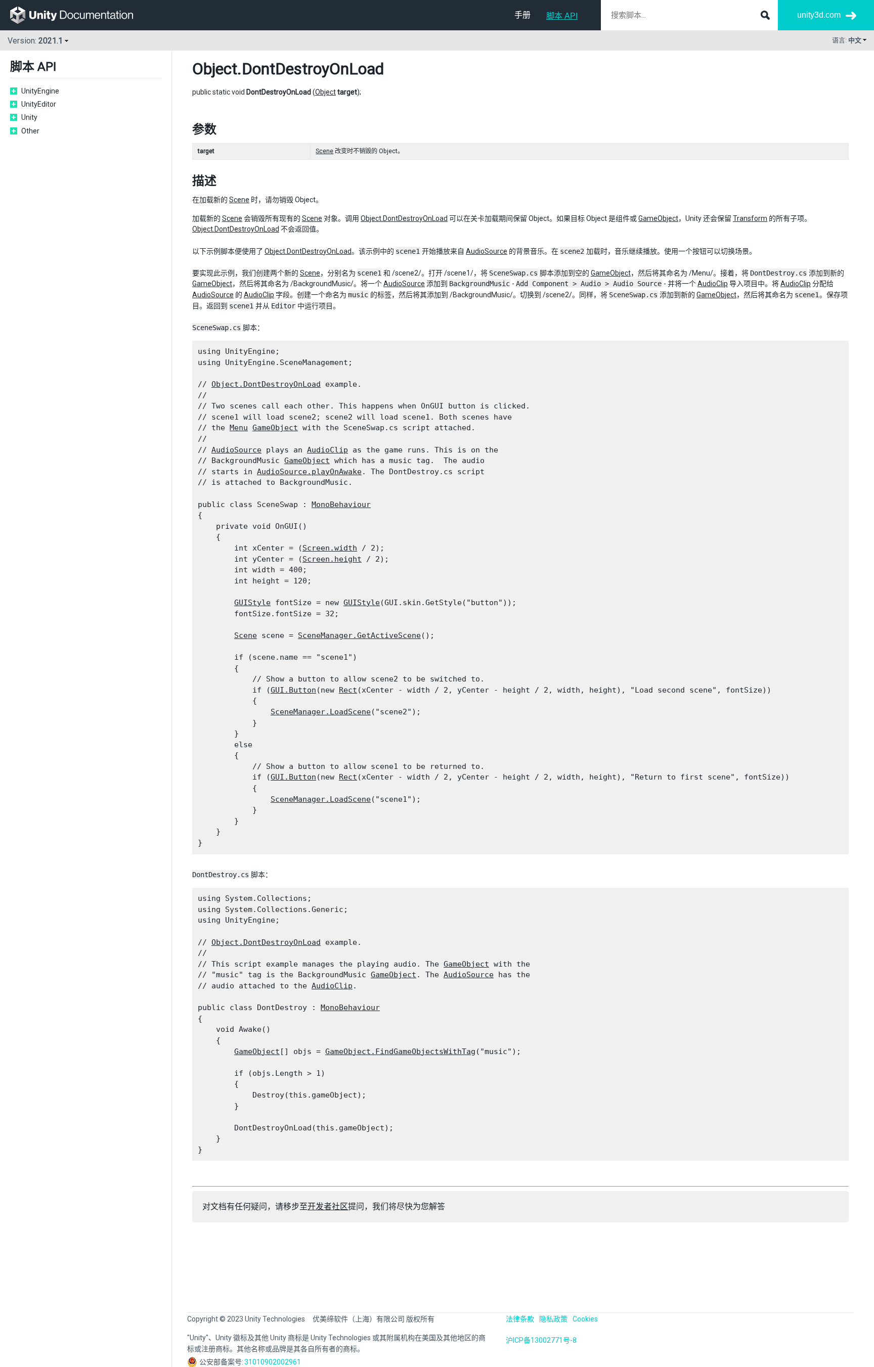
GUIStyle (252, 602)
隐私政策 (553, 1319)
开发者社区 (328, 1206)
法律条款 (520, 1319)
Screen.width (329, 548)
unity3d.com (819, 15)
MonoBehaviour (341, 504)
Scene (324, 151)
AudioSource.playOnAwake (309, 471)
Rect (348, 690)
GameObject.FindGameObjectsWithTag (400, 1051)
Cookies (585, 1319)
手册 (522, 15)
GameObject (658, 218)
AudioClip (712, 284)
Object (214, 68)
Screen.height (332, 559)
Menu (239, 427)
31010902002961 (272, 1362)
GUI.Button (293, 690)
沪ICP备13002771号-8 (541, 1340)
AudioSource (486, 251)
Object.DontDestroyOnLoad (404, 218)
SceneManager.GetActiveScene (359, 635)
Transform (750, 218)
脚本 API (562, 16)
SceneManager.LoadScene (321, 711)
